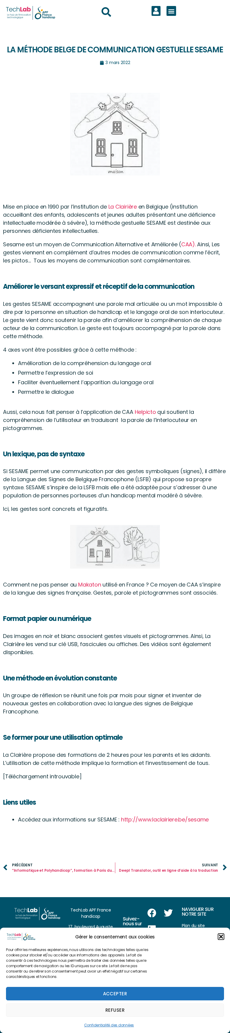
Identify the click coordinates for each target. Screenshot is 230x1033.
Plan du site (193, 926)
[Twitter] (168, 913)
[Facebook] (151, 913)
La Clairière (122, 206)
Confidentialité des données (109, 1025)
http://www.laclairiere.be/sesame (165, 819)
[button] (221, 937)
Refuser (115, 1010)
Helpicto (145, 412)
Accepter (115, 994)
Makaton (89, 584)
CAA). (189, 244)
